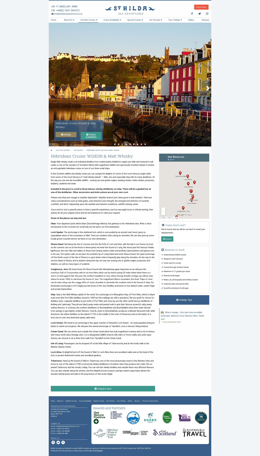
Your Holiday (174, 20)
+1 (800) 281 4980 (66, 6)
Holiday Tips (185, 299)
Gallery (191, 20)
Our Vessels (154, 20)
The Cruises (78, 150)
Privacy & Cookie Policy (150, 401)
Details (67, 134)
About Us (68, 20)
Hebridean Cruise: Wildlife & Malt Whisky (103, 150)
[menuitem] (53, 20)
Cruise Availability (111, 20)
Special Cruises (134, 20)
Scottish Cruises (88, 20)
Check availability (91, 135)
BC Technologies (96, 451)
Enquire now (104, 388)
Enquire (168, 239)
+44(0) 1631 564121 (68, 10)
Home (53, 20)
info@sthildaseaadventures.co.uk (67, 14)
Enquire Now (201, 7)
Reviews (205, 20)
